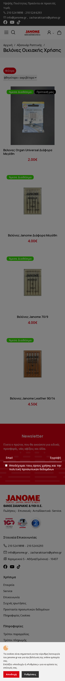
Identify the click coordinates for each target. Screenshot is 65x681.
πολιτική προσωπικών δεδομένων (31, 469)
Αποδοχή (11, 674)
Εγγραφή (55, 458)
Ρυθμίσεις (30, 674)
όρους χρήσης (42, 465)
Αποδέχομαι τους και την (35, 467)
